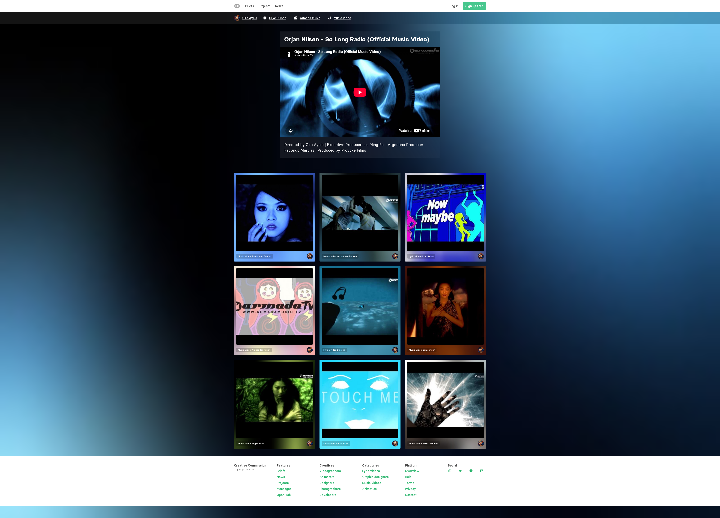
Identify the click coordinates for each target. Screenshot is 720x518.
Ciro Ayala (249, 18)
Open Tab (284, 495)
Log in (454, 6)
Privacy (410, 489)
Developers (328, 495)
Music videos (371, 483)
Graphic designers (375, 477)
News (279, 6)
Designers (327, 483)
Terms (409, 483)
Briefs (249, 6)
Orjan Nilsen (277, 18)
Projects (265, 6)
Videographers (330, 471)
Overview (412, 471)
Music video (342, 18)
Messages (284, 489)
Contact (411, 495)
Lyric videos (371, 471)
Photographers (330, 489)
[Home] (237, 7)
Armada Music (310, 18)
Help (408, 477)
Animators (327, 477)
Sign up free (474, 6)
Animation (369, 489)
